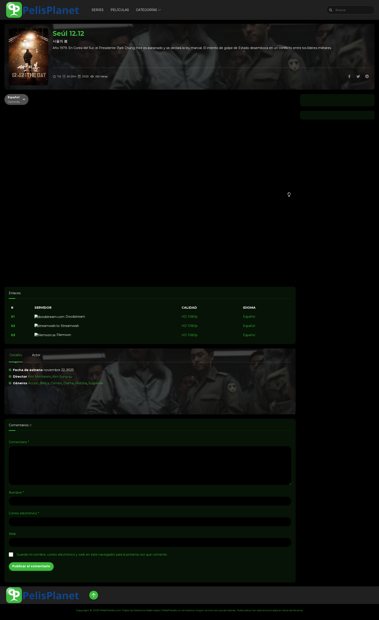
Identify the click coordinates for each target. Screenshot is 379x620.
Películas (120, 10)
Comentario (19, 442)
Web (12, 534)
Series (98, 10)
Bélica (44, 383)
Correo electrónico (24, 513)
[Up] (93, 595)
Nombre (16, 493)
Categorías (146, 10)
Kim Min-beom (39, 377)
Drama (68, 383)
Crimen (56, 383)
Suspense (95, 383)
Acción (33, 383)
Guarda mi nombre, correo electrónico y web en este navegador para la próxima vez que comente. (92, 555)
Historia (81, 383)
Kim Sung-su (62, 377)
